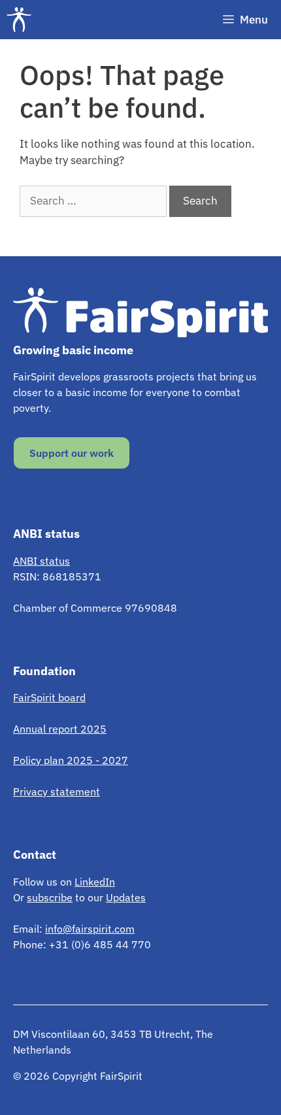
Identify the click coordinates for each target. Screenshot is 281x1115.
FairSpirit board (49, 697)
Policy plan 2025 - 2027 (70, 760)
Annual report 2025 (60, 728)
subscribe (50, 897)
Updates (126, 897)
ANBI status (41, 560)
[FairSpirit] (22, 20)
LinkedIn (94, 881)
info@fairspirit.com (90, 928)
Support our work (71, 452)
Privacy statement (56, 791)
